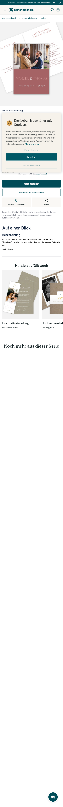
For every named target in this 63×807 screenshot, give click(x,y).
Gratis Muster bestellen (31, 192)
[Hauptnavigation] (5, 9)
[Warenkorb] (58, 9)
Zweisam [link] (43, 18)
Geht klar (31, 157)
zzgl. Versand (41, 174)
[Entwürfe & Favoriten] (52, 9)
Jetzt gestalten (31, 183)
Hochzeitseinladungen (28, 18)
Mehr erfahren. (32, 144)
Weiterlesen (7, 249)
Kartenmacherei (9, 18)
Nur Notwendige (31, 165)
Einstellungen (31, 150)
